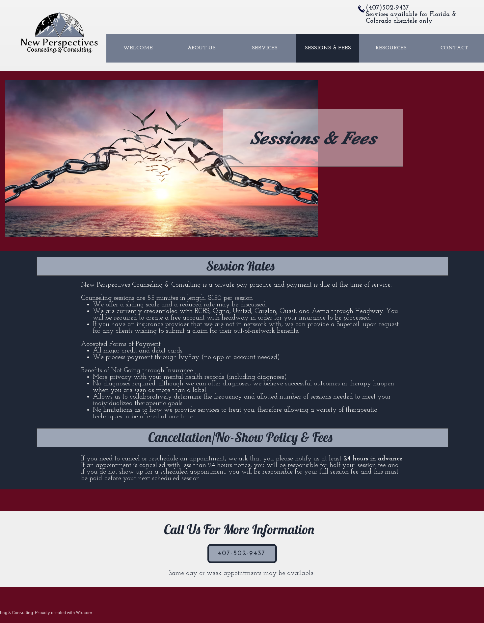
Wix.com (84, 613)
